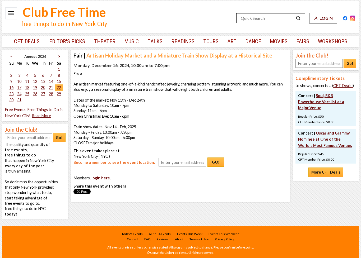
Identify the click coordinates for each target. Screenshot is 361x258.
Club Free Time (64, 12)
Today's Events (132, 234)
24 (19, 94)
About (179, 239)
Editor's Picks (67, 41)
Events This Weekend (224, 234)
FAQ (147, 239)
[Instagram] (352, 18)
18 (27, 87)
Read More (41, 115)
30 (11, 100)
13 (43, 81)
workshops (332, 41)
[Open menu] (11, 13)
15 (59, 81)
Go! (59, 137)
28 (51, 94)
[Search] (298, 18)
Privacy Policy (224, 239)
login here (100, 178)
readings (183, 41)
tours (211, 41)
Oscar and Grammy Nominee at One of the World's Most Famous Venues (325, 139)
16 (11, 87)
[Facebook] (345, 18)
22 (59, 87)
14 (51, 81)
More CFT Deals (325, 172)
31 (19, 100)
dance (253, 41)
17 (19, 87)
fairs (302, 41)
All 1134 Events (160, 234)
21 (51, 87)
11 (27, 81)
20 (43, 87)
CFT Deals (27, 41)
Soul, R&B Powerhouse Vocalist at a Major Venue (321, 101)
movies (279, 41)
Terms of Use (199, 239)
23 (11, 94)
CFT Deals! (343, 85)
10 (19, 81)
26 (35, 94)
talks (155, 41)
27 (43, 94)
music (131, 41)
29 (59, 94)
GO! (215, 162)
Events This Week (189, 234)
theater (104, 41)
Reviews (163, 239)
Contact (132, 239)
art (232, 41)
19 (35, 87)
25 (27, 94)
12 (35, 81)
